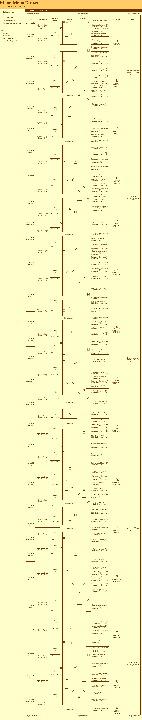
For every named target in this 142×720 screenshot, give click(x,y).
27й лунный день (42, 61)
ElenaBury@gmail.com (13, 38)
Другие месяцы (83, 13)
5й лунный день (42, 213)
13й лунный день (42, 398)
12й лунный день (42, 374)
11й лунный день (42, 352)
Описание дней (8, 17)
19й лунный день (42, 519)
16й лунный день (42, 456)
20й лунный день (42, 533)
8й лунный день (42, 278)
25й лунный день (42, 25)
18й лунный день (42, 500)
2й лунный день (42, 136)
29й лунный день (42, 111)
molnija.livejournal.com (12, 41)
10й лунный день (42, 334)
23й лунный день (42, 602)
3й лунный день (42, 161)
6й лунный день (42, 230)
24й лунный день (42, 629)
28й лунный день (42, 88)
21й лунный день (42, 548)
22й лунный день (42, 573)
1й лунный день (42, 122)
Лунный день (8, 15)
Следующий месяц (134, 13)
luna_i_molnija (29, 23)
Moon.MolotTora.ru (20, 2)
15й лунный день (42, 433)
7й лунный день (42, 251)
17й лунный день (42, 477)
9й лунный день (42, 310)
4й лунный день (42, 189)
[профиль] (4, 26)
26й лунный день (42, 38)
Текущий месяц (9, 20)
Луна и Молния (11, 26)
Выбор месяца (8, 12)
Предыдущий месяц (32, 13)
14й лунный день (42, 415)
